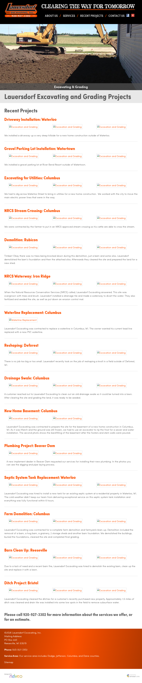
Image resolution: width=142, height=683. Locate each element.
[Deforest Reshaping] (23, 352)
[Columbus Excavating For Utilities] (23, 185)
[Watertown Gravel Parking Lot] (23, 156)
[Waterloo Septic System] (23, 484)
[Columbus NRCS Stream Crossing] (23, 218)
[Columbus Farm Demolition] (23, 521)
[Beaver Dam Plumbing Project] (23, 453)
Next (138, 57)
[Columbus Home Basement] (23, 418)
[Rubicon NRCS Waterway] (23, 283)
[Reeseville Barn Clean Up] (23, 557)
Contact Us (116, 16)
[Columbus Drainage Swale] (23, 385)
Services (69, 16)
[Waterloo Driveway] (23, 126)
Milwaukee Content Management (132, 676)
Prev (3, 57)
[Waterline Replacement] (23, 320)
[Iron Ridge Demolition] (23, 247)
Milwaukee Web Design (13, 676)
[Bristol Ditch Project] (23, 590)
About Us (51, 16)
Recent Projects (91, 16)
